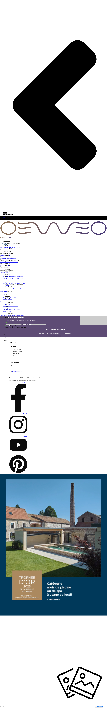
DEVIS (5, 212)
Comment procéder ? (7, 299)
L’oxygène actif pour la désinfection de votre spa (13, 274)
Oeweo (4, 247)
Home (1, 247)
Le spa (1, 301)
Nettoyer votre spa (7, 295)
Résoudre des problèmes (5, 280)
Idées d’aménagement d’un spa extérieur (12, 309)
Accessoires (6, 331)
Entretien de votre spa (5, 291)
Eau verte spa (6, 285)
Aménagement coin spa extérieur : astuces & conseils (12, 315)
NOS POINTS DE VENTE (8, 214)
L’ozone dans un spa (7, 304)
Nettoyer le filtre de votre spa (9, 297)
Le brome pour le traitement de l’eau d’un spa (13, 276)
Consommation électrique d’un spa (10, 306)
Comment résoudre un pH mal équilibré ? (12, 288)
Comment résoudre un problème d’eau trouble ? (13, 286)
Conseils (5, 340)
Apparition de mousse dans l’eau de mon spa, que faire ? (15, 283)
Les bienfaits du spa (7, 311)
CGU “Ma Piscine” (23, 377)
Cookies (39, 377)
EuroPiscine (14, 380)
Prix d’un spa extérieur (8, 307)
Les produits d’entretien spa (9, 293)
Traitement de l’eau (4, 272)
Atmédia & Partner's (31, 380)
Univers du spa (7, 241)
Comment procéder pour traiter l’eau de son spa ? (13, 278)
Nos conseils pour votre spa (12, 247)
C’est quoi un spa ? (7, 312)
